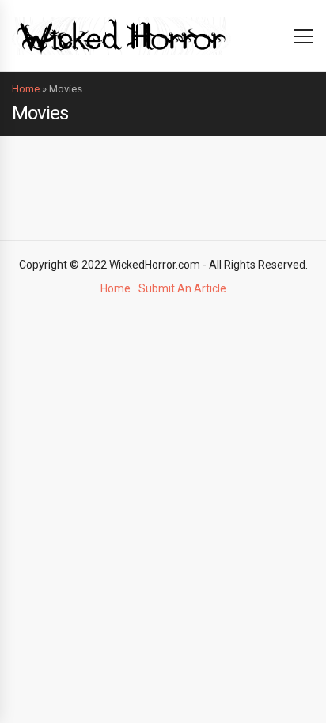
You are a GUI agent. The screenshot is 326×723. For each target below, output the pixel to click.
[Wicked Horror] (121, 35)
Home (26, 89)
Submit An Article (182, 288)
